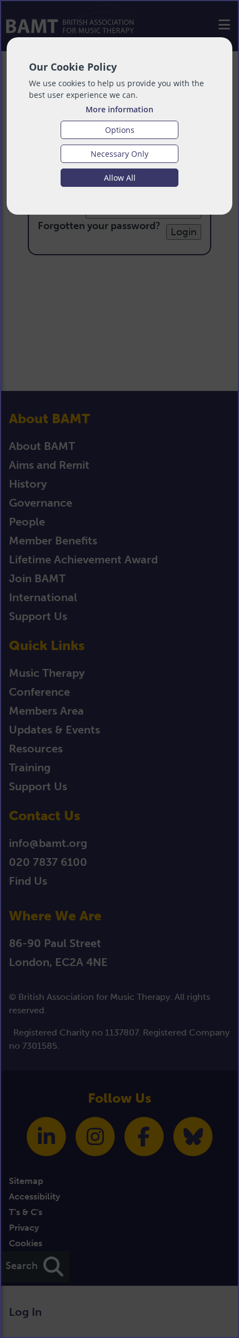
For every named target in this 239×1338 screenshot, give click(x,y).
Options (120, 130)
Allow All (120, 177)
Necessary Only (119, 153)
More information (119, 109)
